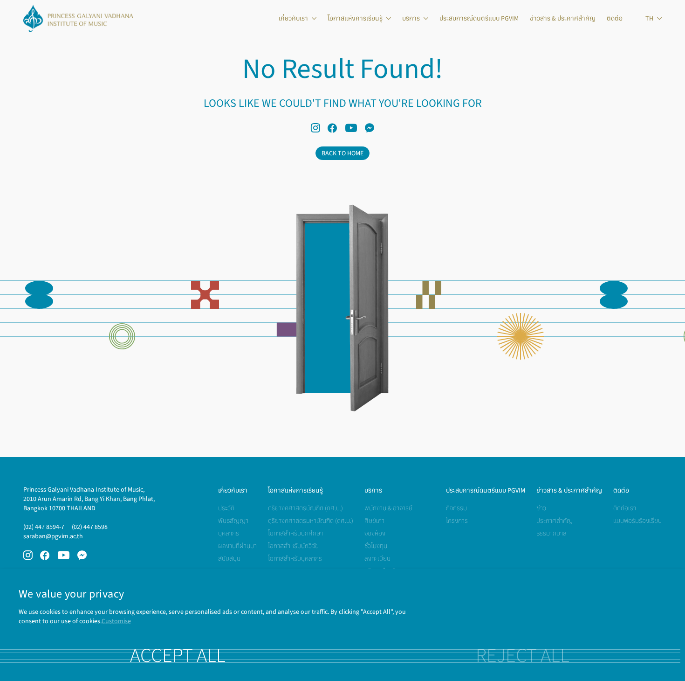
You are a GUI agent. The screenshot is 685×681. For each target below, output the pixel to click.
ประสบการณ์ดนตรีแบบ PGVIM (479, 18)
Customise (116, 621)
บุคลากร (228, 533)
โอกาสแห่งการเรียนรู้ (355, 18)
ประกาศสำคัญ (554, 521)
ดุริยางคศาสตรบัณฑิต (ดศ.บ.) (305, 508)
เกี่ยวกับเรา (293, 18)
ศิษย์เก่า (374, 521)
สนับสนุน (229, 559)
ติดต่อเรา (624, 508)
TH (649, 18)
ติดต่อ (615, 18)
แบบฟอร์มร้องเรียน (637, 521)
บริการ (411, 18)
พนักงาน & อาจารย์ (388, 508)
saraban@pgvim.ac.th (53, 536)
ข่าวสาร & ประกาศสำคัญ (563, 18)
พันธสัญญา (233, 521)
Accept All (178, 655)
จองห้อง (374, 533)
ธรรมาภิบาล (551, 533)
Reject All (522, 655)
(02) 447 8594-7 (43, 527)
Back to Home (342, 153)
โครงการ (457, 521)
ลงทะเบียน (377, 559)
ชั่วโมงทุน (375, 546)
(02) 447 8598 (90, 527)
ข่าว (541, 508)
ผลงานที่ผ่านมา (237, 546)
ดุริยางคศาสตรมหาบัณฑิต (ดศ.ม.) (310, 521)
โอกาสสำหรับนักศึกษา (295, 533)
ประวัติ (226, 508)
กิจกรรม (456, 508)
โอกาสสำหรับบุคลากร (295, 559)
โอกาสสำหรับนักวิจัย (293, 546)
